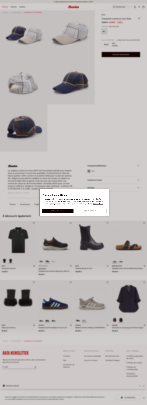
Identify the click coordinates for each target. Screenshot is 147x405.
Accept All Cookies (57, 211)
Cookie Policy (98, 204)
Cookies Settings (90, 211)
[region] (74, 202)
